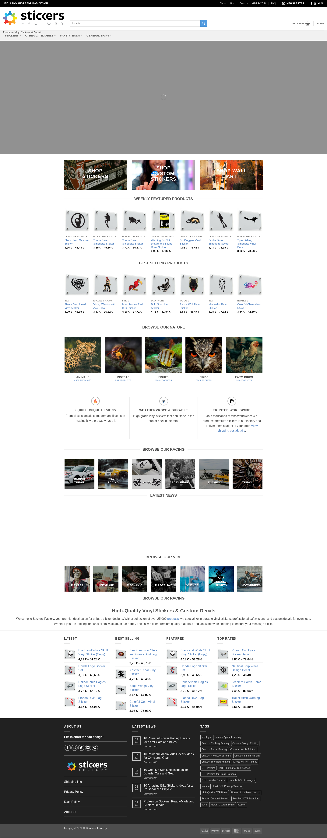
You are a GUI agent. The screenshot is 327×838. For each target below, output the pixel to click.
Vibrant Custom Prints (222, 804)
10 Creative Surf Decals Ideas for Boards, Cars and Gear (189, 513)
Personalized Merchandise (245, 792)
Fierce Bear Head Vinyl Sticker (75, 306)
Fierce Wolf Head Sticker (190, 306)
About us (70, 811)
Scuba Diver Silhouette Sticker (103, 242)
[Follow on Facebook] (311, 3)
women (242, 804)
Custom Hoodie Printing (243, 749)
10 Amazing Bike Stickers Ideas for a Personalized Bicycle (240, 513)
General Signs (97, 35)
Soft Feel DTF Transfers (246, 798)
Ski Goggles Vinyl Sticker (190, 242)
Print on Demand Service (215, 798)
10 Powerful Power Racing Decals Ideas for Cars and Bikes (87, 513)
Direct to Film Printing (245, 761)
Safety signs (70, 35)
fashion (205, 786)
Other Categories (39, 35)
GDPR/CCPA (259, 3)
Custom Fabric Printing (214, 749)
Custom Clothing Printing (215, 743)
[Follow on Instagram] (315, 3)
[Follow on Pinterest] (95, 748)
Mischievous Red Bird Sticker (132, 306)
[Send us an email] (322, 3)
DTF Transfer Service (213, 780)
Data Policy (72, 801)
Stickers (12, 35)
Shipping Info (73, 781)
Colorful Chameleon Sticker (249, 306)
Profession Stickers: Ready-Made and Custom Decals (169, 803)
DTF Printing (208, 768)
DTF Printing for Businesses (234, 768)
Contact (244, 3)
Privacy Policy (73, 791)
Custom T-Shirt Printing (247, 755)
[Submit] (203, 23)
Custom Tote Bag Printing (216, 761)
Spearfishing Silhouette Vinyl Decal (246, 244)
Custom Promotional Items (216, 755)
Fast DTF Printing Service (227, 786)
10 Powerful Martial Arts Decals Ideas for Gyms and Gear (138, 513)
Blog (232, 3)
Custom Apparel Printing (227, 737)
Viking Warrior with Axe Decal (104, 306)
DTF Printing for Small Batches (219, 774)
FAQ (273, 3)
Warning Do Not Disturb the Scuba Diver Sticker (161, 244)
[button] (293, 4)
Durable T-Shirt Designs (242, 780)
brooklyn (206, 737)
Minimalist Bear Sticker (218, 306)
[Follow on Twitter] (319, 3)
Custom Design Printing (245, 743)
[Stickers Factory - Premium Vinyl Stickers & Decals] (33, 18)
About (223, 3)
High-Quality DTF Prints (215, 792)
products (173, 618)
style (204, 804)
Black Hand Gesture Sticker (77, 242)
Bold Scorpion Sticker (159, 306)
